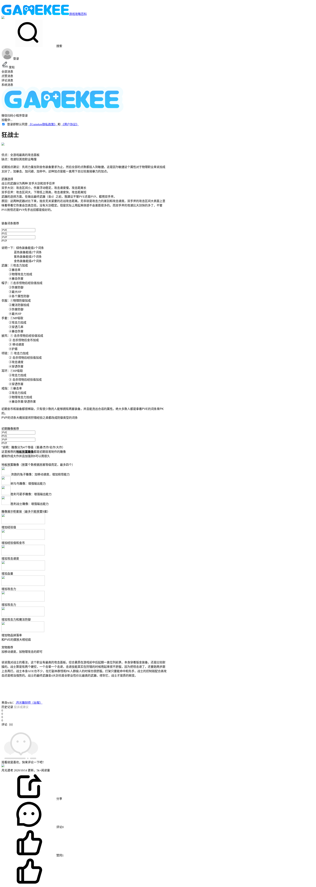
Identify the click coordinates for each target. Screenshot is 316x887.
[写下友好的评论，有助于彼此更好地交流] (84, 728)
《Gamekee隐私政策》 (43, 124)
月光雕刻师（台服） (28, 702)
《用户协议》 (70, 124)
